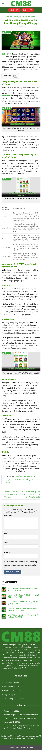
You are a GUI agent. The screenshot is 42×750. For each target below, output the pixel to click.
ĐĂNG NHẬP (27, 10)
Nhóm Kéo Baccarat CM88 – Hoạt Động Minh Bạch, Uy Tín (23, 589)
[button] (3, 3)
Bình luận (8, 515)
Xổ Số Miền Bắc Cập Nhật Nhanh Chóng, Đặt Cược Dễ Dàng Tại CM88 (30, 494)
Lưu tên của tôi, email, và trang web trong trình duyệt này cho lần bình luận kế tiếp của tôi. (20, 565)
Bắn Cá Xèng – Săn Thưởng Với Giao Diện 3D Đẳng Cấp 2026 (23, 616)
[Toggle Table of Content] (14, 76)
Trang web (7, 552)
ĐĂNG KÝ (14, 10)
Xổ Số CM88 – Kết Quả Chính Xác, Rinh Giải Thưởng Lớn (10, 494)
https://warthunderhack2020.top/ (25, 715)
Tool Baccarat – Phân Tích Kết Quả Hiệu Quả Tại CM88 (23, 603)
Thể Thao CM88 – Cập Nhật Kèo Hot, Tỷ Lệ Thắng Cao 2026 (20, 479)
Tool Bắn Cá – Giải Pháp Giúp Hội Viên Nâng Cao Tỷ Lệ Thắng (22, 609)
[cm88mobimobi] (21, 3)
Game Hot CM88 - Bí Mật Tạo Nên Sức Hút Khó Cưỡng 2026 (21, 17)
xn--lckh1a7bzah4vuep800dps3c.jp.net (20, 660)
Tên (6, 533)
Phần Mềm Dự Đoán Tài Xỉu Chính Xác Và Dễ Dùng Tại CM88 (23, 596)
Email (6, 543)
